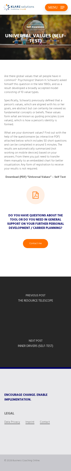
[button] (56, 7)
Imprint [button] (29, 422)
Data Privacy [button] (12, 422)
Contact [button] (45, 422)
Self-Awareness (35, 27)
